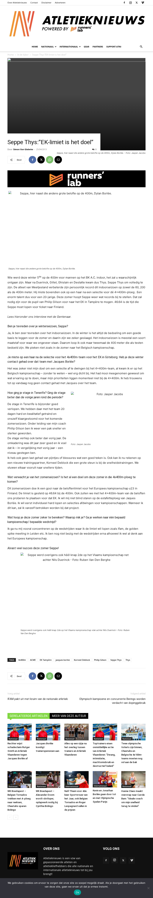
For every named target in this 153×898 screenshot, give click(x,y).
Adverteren (60, 2)
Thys (128, 659)
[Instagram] (130, 2)
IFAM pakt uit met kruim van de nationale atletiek (37, 699)
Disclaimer (46, 2)
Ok (77, 892)
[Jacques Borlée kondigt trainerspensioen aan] (48, 732)
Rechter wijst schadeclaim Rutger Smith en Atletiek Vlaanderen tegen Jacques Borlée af (18, 751)
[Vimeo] (143, 2)
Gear (86, 46)
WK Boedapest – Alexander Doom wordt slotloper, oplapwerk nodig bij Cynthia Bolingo (47, 798)
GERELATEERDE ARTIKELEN (28, 716)
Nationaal (13, 738)
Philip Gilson (100, 659)
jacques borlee (63, 659)
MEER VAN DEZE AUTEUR (69, 716)
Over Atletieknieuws (17, 2)
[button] (141, 47)
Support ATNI (113, 46)
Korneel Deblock (82, 659)
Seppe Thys (115, 659)
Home (35, 46)
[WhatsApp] (49, 159)
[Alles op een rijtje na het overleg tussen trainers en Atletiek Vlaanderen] (76, 732)
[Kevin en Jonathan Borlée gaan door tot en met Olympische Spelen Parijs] (105, 779)
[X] (136, 2)
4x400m (22, 659)
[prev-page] (9, 817)
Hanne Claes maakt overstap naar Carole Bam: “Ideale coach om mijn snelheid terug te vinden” (133, 798)
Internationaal (71, 786)
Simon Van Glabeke (23, 149)
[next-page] (15, 817)
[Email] (58, 159)
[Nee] (148, 888)
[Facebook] (124, 2)
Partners (98, 46)
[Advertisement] (76, 645)
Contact (34, 2)
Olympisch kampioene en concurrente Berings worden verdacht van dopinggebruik (112, 701)
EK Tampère (45, 659)
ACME (33, 659)
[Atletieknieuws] (76, 23)
